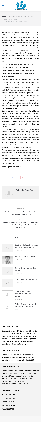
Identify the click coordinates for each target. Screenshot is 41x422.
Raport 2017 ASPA (8, 405)
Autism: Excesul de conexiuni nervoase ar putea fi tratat (25, 305)
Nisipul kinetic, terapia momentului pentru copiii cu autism (24, 293)
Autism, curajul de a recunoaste (26, 279)
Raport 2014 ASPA (8, 394)
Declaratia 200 (7, 355)
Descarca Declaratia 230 (11, 331)
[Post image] (7, 248)
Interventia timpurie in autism (25, 256)
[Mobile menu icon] (3, 5)
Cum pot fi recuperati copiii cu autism (25, 269)
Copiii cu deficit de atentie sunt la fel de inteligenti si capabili (26, 246)
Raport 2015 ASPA (8, 398)
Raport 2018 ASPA (8, 409)
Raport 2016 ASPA (8, 402)
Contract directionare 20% (11, 371)
